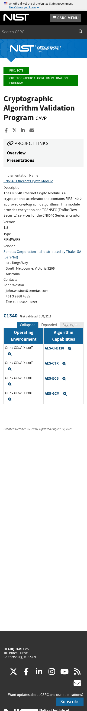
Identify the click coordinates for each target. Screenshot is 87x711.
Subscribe (70, 701)
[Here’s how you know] (43, 5)
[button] (10, 354)
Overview (16, 153)
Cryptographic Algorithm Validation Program (38, 80)
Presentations (20, 160)
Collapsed (27, 325)
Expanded (49, 325)
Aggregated (72, 325)
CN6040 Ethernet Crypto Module (28, 181)
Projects (16, 70)
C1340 (10, 315)
